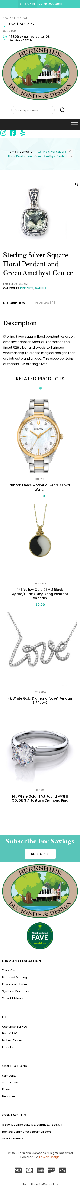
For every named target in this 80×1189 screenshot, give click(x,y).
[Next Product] (70, 156)
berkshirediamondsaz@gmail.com (26, 1132)
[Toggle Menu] (74, 124)
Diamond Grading (14, 977)
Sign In (30, 4)
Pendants (26, 288)
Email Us (8, 1047)
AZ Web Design (49, 1157)
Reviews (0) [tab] (45, 303)
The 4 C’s (8, 970)
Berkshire (8, 1096)
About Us (37, 1184)
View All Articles (13, 998)
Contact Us (50, 1184)
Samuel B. (26, 152)
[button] (40, 854)
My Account (53, 4)
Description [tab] (14, 303)
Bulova (7, 1089)
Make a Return (12, 1040)
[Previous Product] (70, 151)
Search (60, 110)
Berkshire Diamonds (32, 1153)
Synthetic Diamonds (16, 991)
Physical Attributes (14, 984)
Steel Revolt (10, 1082)
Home (12, 152)
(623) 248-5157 (12, 1138)
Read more (40, 810)
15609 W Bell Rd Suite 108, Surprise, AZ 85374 (32, 1125)
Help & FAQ (9, 1033)
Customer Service (14, 1026)
